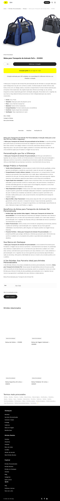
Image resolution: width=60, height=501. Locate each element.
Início (5, 8)
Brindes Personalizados (15, 8)
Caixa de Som (26, 399)
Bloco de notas (9, 447)
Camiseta (19, 399)
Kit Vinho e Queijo (30, 401)
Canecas (7, 444)
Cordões (7, 449)
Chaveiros (7, 442)
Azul (16, 285)
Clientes (7, 471)
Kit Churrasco (17, 401)
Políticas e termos (9, 488)
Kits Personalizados (8, 401)
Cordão (21, 396)
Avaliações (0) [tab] (38, 130)
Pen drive (33, 399)
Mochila (10, 396)
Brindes (5, 396)
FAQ (6, 485)
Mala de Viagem (35, 396)
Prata (19, 285)
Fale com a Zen (9, 491)
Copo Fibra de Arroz (8, 403)
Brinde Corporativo (50, 401)
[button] (6, 2)
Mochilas (7, 414)
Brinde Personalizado (8, 54)
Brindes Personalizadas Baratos (22, 403)
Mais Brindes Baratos (10, 455)
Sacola (5, 399)
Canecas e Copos (9, 419)
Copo (14, 399)
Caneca (10, 399)
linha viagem (25, 213)
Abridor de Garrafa (10, 452)
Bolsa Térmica (27, 396)
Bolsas (25, 8)
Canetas (7, 439)
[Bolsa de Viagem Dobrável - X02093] (42, 323)
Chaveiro (16, 396)
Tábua (23, 401)
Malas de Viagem (9, 427)
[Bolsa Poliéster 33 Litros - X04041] (42, 362)
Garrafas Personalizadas (11, 417)
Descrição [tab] (21, 130)
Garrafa (49, 399)
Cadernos (39, 399)
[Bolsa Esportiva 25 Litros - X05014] (16, 362)
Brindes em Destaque (10, 469)
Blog (6, 474)
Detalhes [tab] (28, 130)
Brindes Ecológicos (40, 401)
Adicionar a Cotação (35, 64)
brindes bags (9, 213)
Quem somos (8, 479)
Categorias (7, 477)
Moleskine (51, 396)
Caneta (44, 399)
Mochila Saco (44, 396)
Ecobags (7, 422)
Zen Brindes (10, 120)
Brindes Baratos (9, 466)
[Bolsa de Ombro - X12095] (16, 323)
